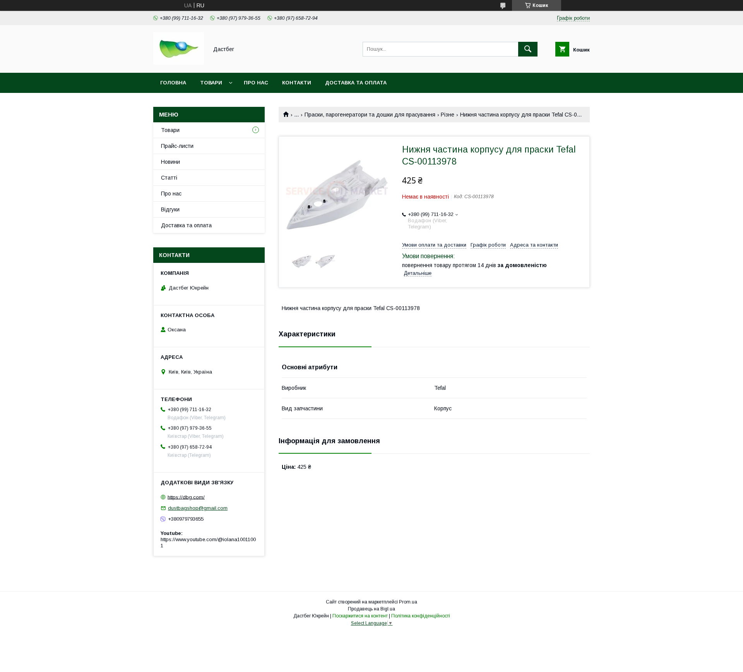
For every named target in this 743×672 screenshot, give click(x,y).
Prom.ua (408, 602)
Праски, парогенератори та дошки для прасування (370, 114)
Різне (447, 114)
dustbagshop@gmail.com (198, 508)
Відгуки (170, 209)
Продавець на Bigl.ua (371, 609)
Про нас (256, 83)
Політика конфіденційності (420, 616)
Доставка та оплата (356, 83)
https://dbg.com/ (186, 497)
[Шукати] (528, 49)
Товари (211, 83)
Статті (169, 178)
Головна (173, 83)
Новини (170, 162)
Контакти (296, 83)
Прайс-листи (177, 146)
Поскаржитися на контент (360, 616)
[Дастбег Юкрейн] (178, 63)
